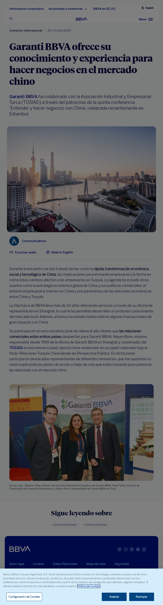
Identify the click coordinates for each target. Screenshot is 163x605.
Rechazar (141, 596)
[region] (81, 587)
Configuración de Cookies (24, 596)
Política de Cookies (89, 586)
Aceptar (114, 596)
